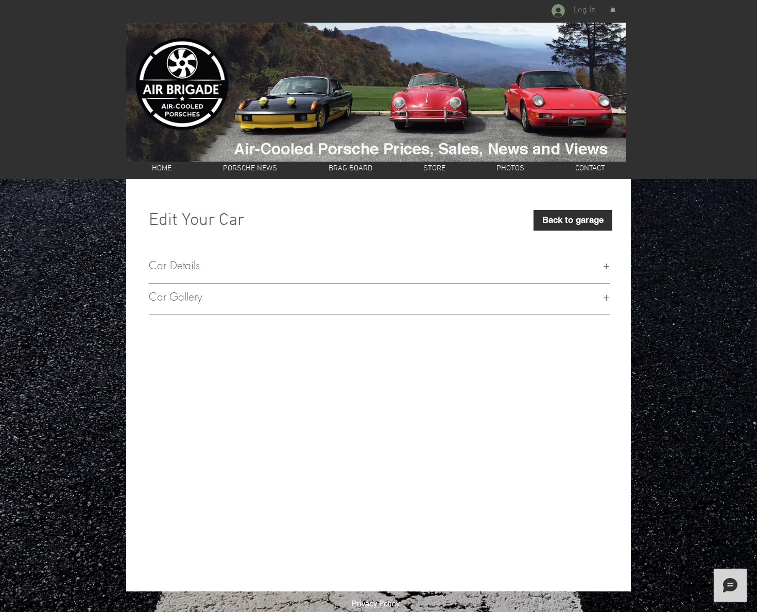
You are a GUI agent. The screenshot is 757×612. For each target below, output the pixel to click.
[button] (612, 9)
